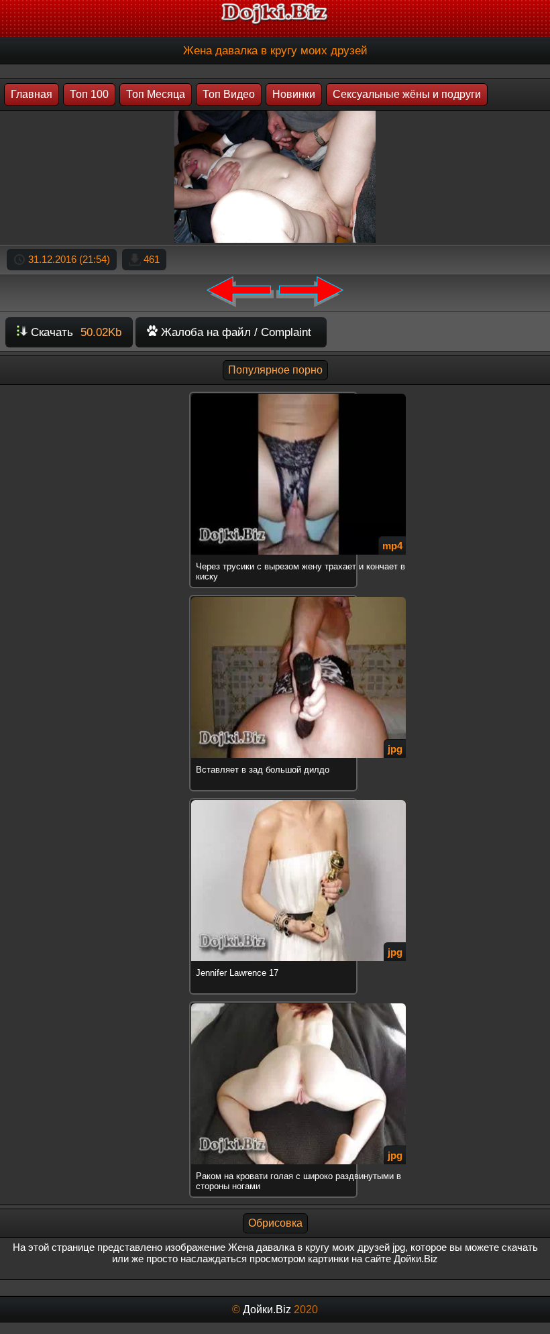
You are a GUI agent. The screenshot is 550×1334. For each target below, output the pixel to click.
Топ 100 (89, 94)
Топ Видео (229, 94)
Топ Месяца (155, 94)
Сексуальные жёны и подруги (407, 94)
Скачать (74, 332)
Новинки (293, 94)
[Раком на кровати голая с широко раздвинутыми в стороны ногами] (275, 1003)
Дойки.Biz (267, 1309)
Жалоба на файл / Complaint (234, 332)
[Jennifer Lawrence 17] (275, 800)
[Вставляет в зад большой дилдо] (275, 597)
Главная (31, 94)
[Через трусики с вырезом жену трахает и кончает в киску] (275, 394)
